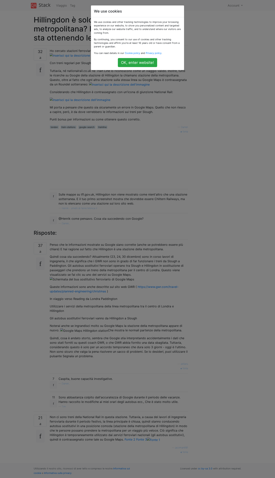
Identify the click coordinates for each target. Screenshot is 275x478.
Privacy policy (153, 53)
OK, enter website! (137, 62)
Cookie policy (132, 53)
